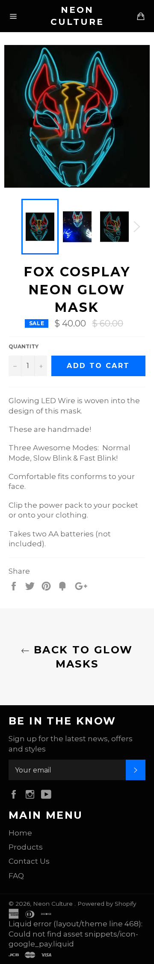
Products (26, 847)
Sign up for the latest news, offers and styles (71, 743)
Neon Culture (77, 16)
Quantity (23, 346)
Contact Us (29, 861)
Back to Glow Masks (81, 657)
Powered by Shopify (106, 903)
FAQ (16, 875)
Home (20, 833)
